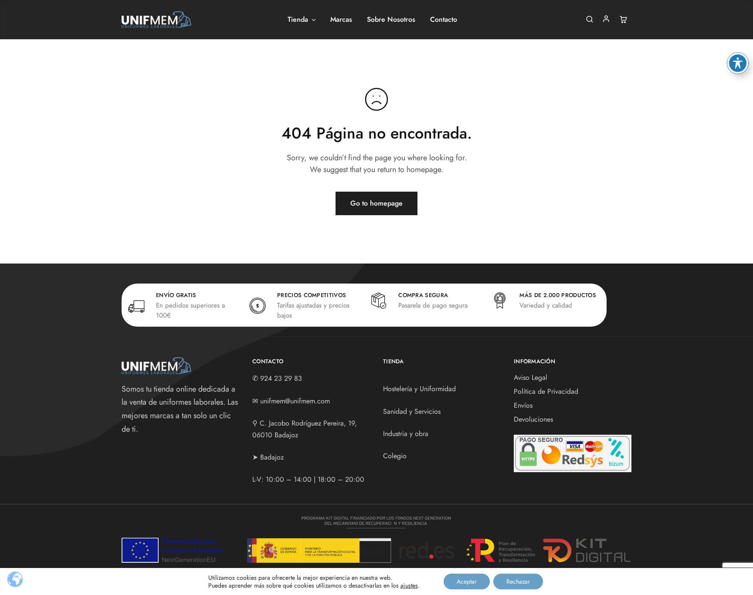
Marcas (341, 19)
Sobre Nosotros (391, 19)
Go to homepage (376, 203)
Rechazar (518, 581)
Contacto (443, 19)
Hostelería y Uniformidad (419, 389)
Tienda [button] (298, 19)
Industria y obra (405, 434)
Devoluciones (533, 419)
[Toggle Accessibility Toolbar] (737, 63)
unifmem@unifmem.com (295, 401)
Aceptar (467, 581)
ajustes (409, 585)
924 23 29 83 (281, 378)
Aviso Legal (530, 377)
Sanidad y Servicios (412, 411)
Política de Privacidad (546, 391)
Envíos (523, 405)
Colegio (395, 456)
